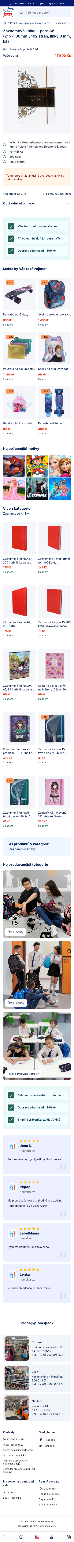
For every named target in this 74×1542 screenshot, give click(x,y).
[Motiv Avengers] (37, 488)
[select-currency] (37, 1536)
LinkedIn (49, 1445)
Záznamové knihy (16, 513)
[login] (52, 1536)
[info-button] (21, 1536)
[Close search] (66, 12)
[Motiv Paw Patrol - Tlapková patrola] (60, 488)
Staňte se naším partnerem (18, 1450)
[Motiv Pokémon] (37, 466)
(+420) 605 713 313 (13, 1439)
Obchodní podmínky (14, 1455)
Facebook (50, 1439)
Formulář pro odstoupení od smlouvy (19, 1470)
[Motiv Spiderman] (14, 466)
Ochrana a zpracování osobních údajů (15, 1462)
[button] (19, 303)
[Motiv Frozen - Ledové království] (60, 466)
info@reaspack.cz (13, 1444)
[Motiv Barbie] (14, 488)
